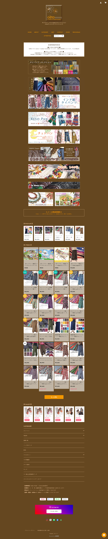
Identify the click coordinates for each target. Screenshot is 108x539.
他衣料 (25, 435)
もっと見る (54, 397)
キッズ (25, 469)
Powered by (52, 536)
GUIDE (68, 32)
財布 (25, 450)
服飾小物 (26, 440)
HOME (29, 32)
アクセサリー (27, 455)
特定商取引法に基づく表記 (44, 530)
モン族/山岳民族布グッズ (30, 474)
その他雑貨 (26, 459)
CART (52, 32)
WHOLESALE (76, 32)
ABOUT (36, 32)
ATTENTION (47, 36)
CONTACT (60, 32)
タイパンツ (26, 431)
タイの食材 (26, 464)
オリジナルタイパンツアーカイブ (32, 479)
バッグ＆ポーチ (28, 445)
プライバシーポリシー (30, 530)
